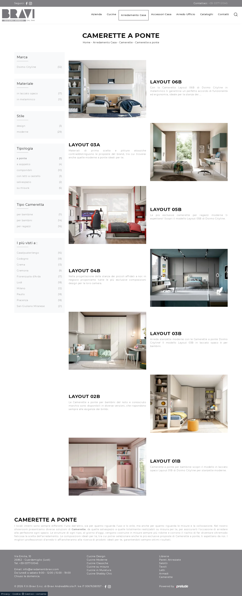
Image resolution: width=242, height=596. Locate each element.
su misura (39, 187)
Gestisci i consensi (36, 594)
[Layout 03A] (189, 152)
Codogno (39, 258)
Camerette (126, 42)
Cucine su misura (98, 566)
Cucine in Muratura (99, 570)
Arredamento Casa (133, 15)
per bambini (39, 220)
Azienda (96, 14)
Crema (39, 264)
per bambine (39, 214)
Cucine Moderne (97, 559)
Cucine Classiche (97, 563)
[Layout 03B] (107, 341)
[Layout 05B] (107, 215)
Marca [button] (22, 57)
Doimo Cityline (39, 67)
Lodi (39, 282)
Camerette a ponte (147, 42)
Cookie (17, 594)
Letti (162, 570)
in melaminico (39, 99)
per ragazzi (39, 226)
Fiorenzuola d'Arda (39, 276)
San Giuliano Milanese (39, 306)
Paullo (39, 294)
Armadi (164, 573)
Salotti (163, 563)
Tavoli (163, 566)
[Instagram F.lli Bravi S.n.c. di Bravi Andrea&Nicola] (30, 3)
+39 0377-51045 (218, 3)
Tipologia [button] (25, 148)
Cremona (39, 270)
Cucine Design (96, 556)
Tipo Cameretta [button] (30, 205)
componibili (39, 170)
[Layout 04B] (189, 278)
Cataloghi (206, 14)
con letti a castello (39, 176)
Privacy (5, 594)
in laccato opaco (39, 93)
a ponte (39, 158)
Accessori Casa (161, 14)
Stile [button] (20, 116)
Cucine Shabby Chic (99, 573)
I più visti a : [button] (27, 243)
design (39, 125)
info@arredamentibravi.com (41, 569)
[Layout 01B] (107, 467)
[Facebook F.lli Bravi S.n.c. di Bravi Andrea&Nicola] (27, 3)
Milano (39, 288)
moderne (39, 131)
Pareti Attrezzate (170, 559)
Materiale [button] (25, 84)
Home (86, 42)
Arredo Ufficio (185, 14)
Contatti (223, 14)
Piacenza (39, 300)
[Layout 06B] (107, 89)
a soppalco (39, 164)
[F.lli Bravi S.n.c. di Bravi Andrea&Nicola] (18, 15)
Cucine (111, 14)
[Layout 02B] (189, 404)
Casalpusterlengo (39, 252)
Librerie (164, 556)
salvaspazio (39, 182)
